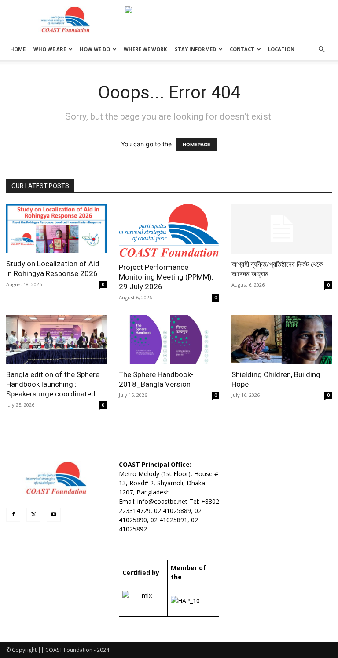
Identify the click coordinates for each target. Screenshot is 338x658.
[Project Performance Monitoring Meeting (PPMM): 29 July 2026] (169, 230)
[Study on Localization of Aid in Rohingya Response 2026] (56, 228)
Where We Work (145, 49)
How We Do (95, 49)
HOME (18, 49)
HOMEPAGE (196, 145)
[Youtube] (54, 515)
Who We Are (49, 49)
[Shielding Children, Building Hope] (281, 339)
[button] (321, 49)
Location (281, 49)
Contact (242, 49)
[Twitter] (33, 515)
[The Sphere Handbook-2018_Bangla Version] (169, 339)
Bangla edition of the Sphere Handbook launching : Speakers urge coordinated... (53, 384)
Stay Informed (195, 49)
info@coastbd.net (162, 501)
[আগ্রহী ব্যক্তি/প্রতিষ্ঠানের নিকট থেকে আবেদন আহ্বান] (281, 229)
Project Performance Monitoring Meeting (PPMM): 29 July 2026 (166, 277)
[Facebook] (13, 515)
